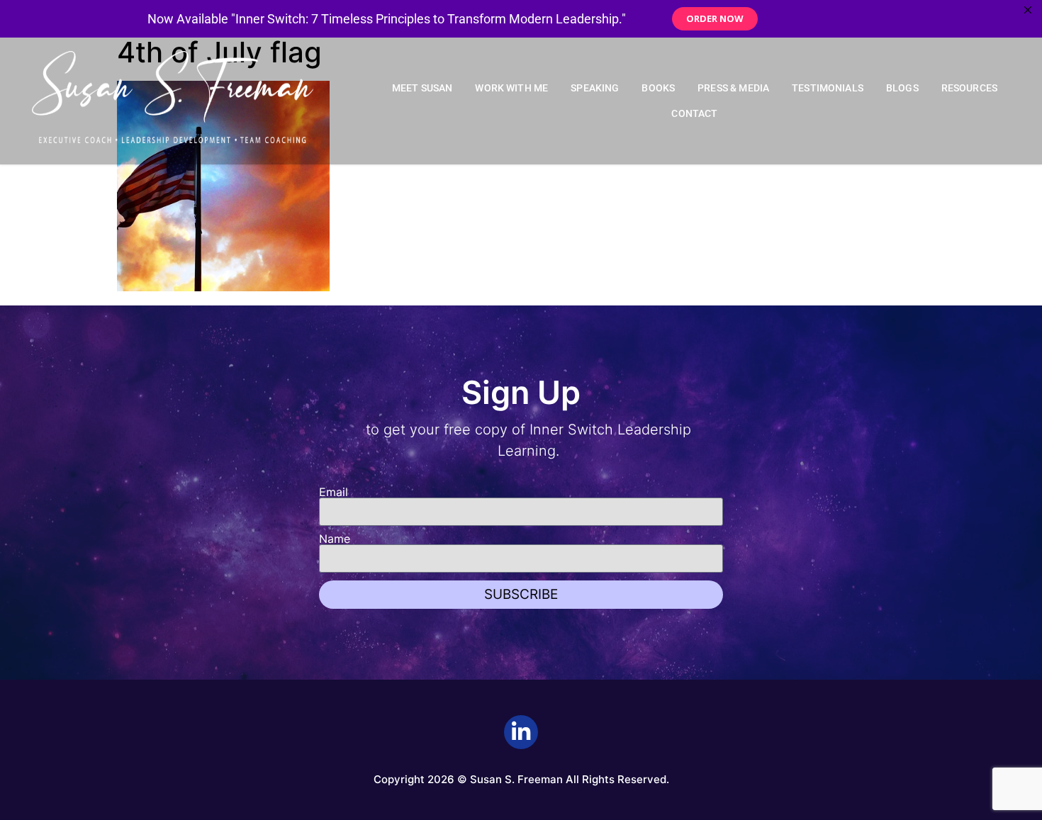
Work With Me (511, 88)
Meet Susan (422, 88)
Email (333, 492)
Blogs (902, 88)
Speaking (595, 88)
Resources (969, 88)
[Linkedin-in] (521, 732)
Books (658, 88)
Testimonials (827, 88)
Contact (694, 114)
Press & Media (733, 88)
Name (334, 538)
